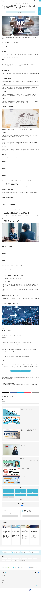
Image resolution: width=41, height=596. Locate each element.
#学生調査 (9, 558)
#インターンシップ (4, 558)
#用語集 (3, 401)
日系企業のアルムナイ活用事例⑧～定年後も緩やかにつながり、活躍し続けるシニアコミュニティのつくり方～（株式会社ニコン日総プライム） (6, 534)
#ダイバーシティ (4, 560)
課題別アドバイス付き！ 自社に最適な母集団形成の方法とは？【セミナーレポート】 (25, 533)
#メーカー (23, 539)
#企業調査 (13, 558)
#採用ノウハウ (23, 538)
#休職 (12, 560)
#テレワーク (9, 560)
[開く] (22, 12)
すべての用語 (20, 499)
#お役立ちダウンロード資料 (15, 537)
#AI (20, 558)
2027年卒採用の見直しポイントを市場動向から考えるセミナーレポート (34, 533)
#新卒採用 (26, 538)
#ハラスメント (30, 558)
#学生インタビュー (17, 560)
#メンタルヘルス (35, 558)
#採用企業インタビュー (23, 560)
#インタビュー (17, 558)
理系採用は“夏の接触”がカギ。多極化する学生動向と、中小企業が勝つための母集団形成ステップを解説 (15, 534)
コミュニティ (4, 578)
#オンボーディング (24, 558)
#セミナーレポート (23, 537)
